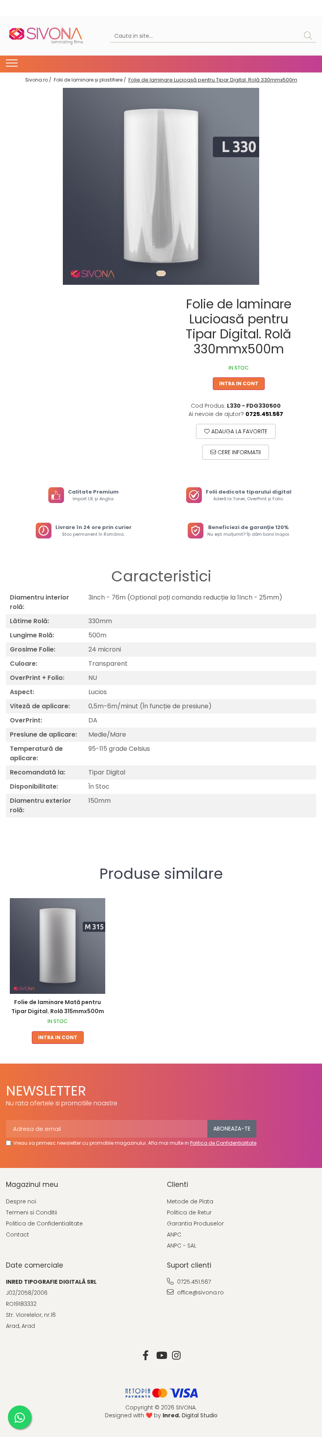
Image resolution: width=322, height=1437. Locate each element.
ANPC (174, 1234)
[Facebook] (146, 1356)
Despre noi (21, 1201)
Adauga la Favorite (238, 431)
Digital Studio (190, 1415)
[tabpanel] (161, 186)
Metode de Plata (190, 1201)
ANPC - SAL (181, 1245)
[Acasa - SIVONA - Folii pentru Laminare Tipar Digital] (45, 36)
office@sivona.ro (200, 1292)
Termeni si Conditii (31, 1212)
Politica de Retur (189, 1212)
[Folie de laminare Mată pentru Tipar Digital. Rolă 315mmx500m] (57, 946)
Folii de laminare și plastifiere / (90, 79)
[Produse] (13, 65)
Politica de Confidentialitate (223, 1143)
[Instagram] (176, 1356)
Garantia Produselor (195, 1223)
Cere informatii (238, 452)
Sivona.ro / (39, 79)
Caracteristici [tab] (161, 576)
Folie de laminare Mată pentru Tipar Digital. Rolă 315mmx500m (57, 1006)
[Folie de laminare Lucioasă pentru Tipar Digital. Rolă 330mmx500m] (161, 186)
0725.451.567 (193, 1282)
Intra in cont (238, 383)
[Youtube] (161, 1356)
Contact (17, 1234)
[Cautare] (308, 36)
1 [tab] (161, 273)
